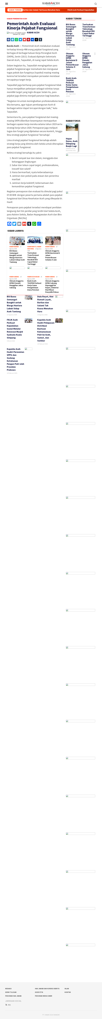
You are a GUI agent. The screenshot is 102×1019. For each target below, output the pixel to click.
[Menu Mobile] (9, 3)
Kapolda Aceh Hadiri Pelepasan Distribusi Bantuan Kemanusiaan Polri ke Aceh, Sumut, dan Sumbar (45, 330)
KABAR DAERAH (14, 247)
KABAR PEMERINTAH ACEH (17, 19)
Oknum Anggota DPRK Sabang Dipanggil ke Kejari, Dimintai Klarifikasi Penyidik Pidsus (52, 286)
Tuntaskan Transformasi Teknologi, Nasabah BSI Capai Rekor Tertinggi (33, 258)
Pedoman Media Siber (43, 996)
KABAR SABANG (50, 247)
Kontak (68, 992)
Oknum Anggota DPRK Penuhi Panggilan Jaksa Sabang (16, 284)
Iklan (67, 989)
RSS (9, 1005)
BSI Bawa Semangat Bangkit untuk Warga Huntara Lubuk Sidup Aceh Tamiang (17, 256)
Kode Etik (39, 992)
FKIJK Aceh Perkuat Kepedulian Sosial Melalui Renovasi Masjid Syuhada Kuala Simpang (15, 328)
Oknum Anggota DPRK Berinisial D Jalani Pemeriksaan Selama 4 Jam (52, 255)
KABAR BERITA (31, 247)
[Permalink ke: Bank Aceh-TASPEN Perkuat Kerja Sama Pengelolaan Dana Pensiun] (35, 271)
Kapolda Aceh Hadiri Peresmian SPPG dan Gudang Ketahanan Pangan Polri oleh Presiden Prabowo (15, 359)
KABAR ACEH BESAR (33, 277)
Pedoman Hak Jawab (13, 996)
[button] (8, 39)
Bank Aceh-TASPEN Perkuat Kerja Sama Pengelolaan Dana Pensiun (34, 285)
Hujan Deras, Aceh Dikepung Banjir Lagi (71, 142)
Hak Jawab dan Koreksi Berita (47, 989)
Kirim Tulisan (10, 992)
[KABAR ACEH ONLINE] (51, 3)
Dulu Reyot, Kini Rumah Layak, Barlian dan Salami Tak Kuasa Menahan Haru (45, 304)
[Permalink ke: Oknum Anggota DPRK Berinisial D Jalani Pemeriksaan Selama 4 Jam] (53, 240)
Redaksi (8, 989)
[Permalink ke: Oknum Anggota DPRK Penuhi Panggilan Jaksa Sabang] (17, 271)
